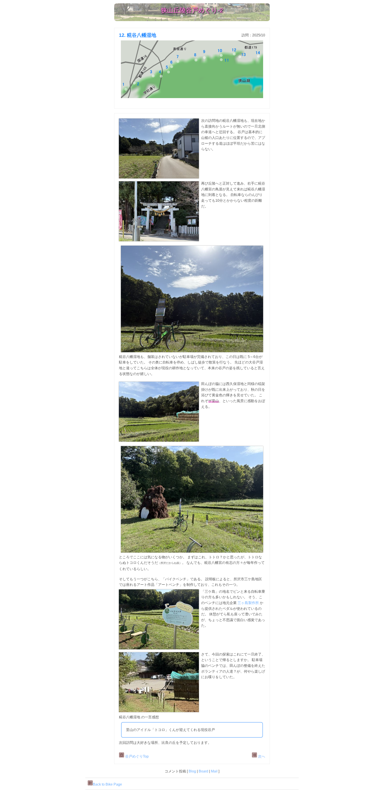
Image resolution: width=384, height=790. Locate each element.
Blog (192, 771)
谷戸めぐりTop (136, 756)
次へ (261, 756)
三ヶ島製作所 (248, 603)
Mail (214, 771)
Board (203, 771)
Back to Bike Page (107, 784)
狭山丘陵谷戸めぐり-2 (192, 10)
